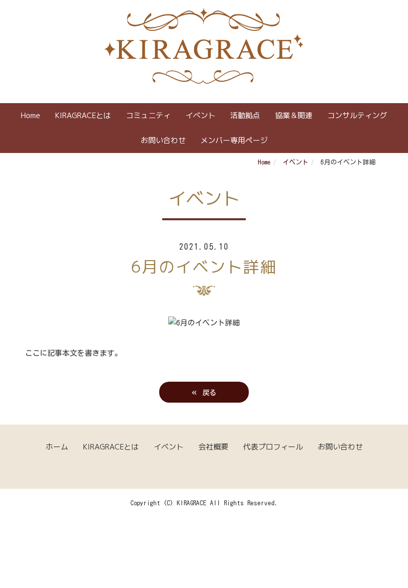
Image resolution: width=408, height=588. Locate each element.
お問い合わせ (163, 140)
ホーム (57, 446)
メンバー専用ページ (234, 140)
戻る (204, 391)
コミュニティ (148, 115)
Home (30, 115)
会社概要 (213, 446)
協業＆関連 (293, 115)
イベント (200, 115)
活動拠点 (245, 115)
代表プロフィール (273, 446)
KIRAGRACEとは (83, 115)
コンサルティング (357, 115)
